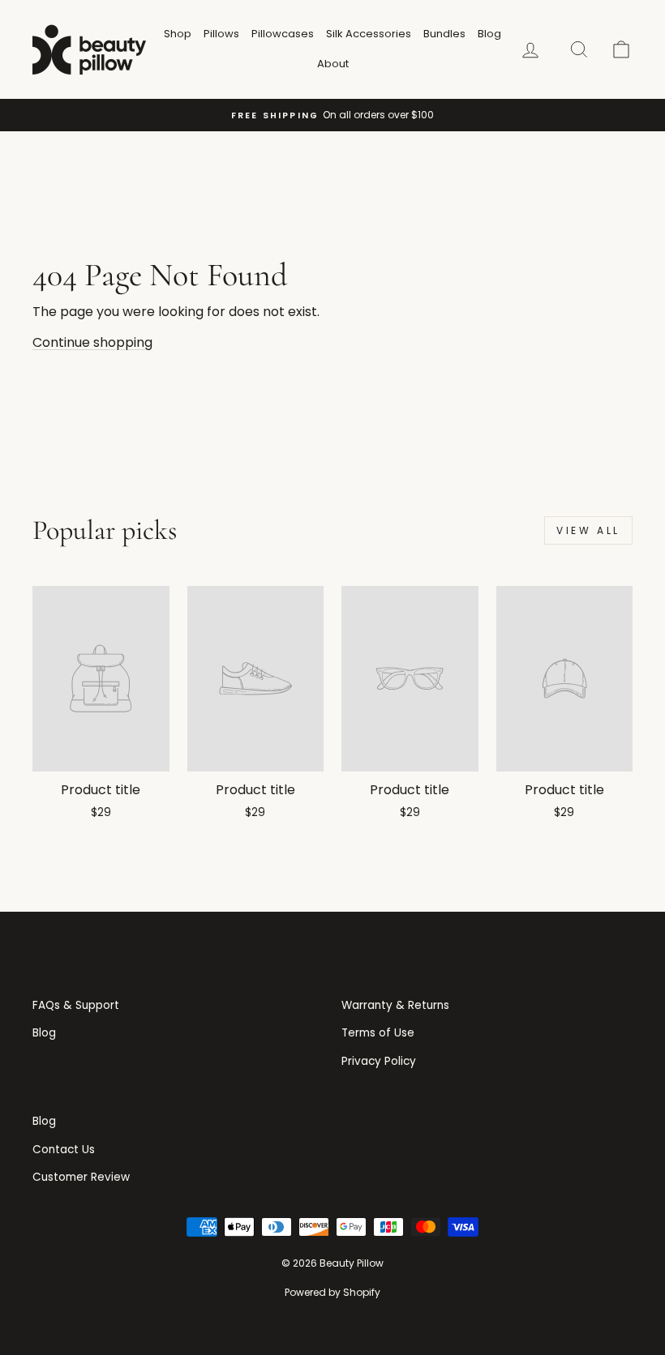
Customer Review (81, 1177)
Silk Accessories (368, 33)
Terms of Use (377, 1033)
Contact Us (63, 1149)
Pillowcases (282, 33)
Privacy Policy (378, 1061)
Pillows (221, 33)
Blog (489, 33)
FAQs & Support (75, 1005)
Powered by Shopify (332, 1292)
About (333, 63)
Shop (177, 33)
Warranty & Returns (395, 1005)
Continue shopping (92, 342)
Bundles (444, 33)
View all (588, 530)
